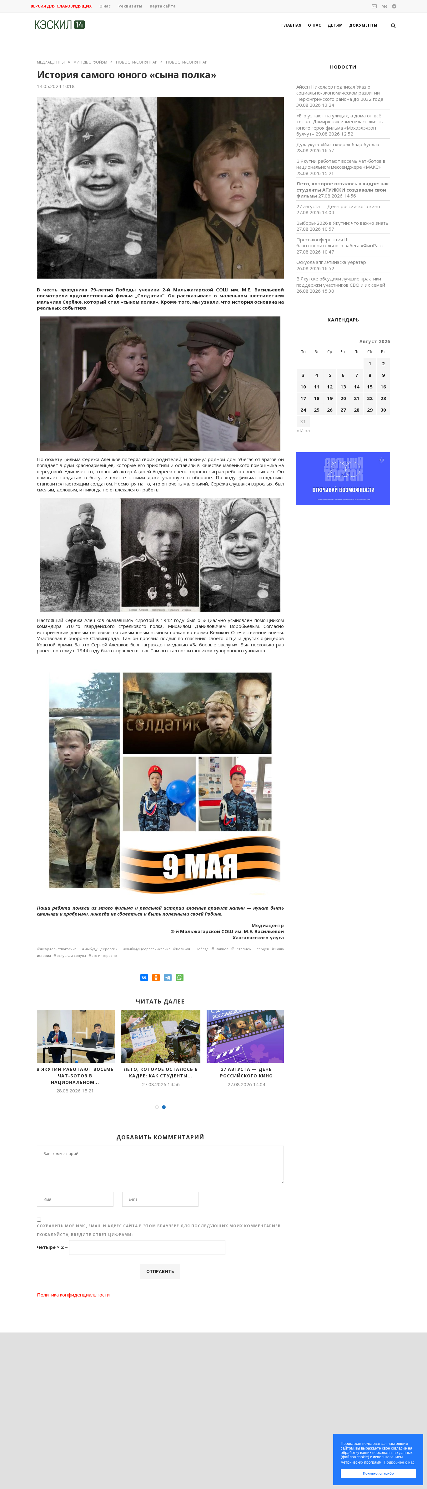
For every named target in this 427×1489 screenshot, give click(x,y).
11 (316, 386)
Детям (335, 25)
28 (356, 410)
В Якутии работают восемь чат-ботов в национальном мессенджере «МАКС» (340, 164)
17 (303, 398)
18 (316, 398)
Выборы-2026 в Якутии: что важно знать (342, 223)
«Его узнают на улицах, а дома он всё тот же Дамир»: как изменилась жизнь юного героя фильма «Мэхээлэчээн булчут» (339, 124)
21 (356, 398)
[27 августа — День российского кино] (246, 1036)
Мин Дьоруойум (90, 62)
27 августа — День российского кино (246, 1072)
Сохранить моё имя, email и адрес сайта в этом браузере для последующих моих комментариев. (159, 1226)
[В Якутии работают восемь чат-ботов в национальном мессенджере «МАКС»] (75, 1036)
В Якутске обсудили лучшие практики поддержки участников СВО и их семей (340, 281)
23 (383, 398)
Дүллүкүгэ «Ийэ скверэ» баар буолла (337, 144)
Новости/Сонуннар (136, 62)
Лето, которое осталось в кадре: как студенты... (160, 1072)
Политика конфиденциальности (73, 1294)
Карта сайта (163, 6)
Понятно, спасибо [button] (378, 1473)
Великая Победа (192, 949)
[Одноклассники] (156, 977)
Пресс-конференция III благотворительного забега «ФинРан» (340, 242)
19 (330, 398)
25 (316, 410)
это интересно (104, 955)
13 (343, 386)
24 (303, 410)
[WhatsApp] (179, 977)
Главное (221, 949)
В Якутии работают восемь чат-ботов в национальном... (75, 1075)
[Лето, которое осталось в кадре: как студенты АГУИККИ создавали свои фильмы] (160, 1036)
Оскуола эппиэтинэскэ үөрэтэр (331, 262)
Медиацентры (51, 62)
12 (330, 386)
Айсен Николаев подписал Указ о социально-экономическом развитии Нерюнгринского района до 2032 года (339, 93)
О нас (105, 6)
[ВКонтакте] (144, 977)
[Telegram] (168, 977)
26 (330, 410)
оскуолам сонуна (71, 955)
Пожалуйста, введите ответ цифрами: (85, 1234)
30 (383, 410)
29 (370, 410)
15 (370, 386)
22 (370, 398)
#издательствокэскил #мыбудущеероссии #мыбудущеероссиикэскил (105, 949)
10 (303, 386)
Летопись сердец (251, 949)
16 (383, 386)
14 (356, 386)
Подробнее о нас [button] (399, 1462)
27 (343, 410)
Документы (363, 25)
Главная (291, 25)
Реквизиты (130, 6)
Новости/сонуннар (186, 62)
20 (343, 398)
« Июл (303, 430)
